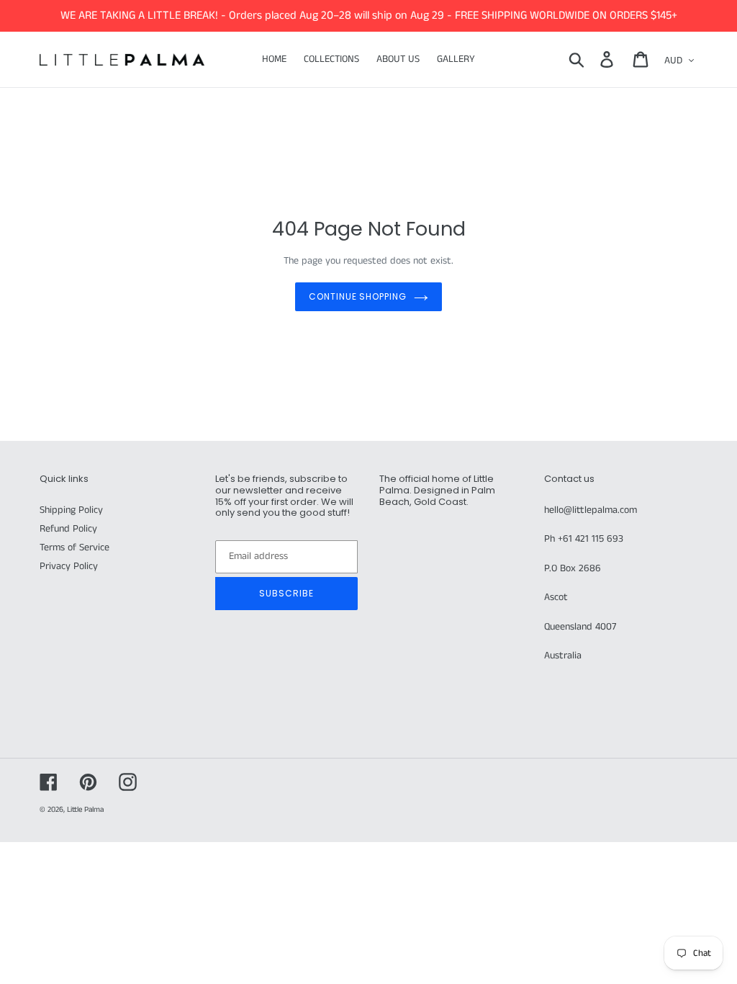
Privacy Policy (69, 566)
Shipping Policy (71, 510)
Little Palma (85, 809)
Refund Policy (68, 529)
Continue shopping (358, 296)
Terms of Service (74, 547)
